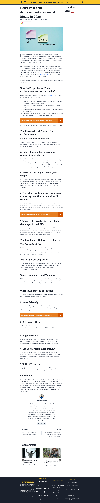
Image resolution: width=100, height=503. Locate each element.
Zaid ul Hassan (41, 400)
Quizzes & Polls (48, 2)
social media (48, 95)
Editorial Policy (57, 493)
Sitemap (57, 490)
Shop (54, 2)
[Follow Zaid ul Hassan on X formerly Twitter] (41, 423)
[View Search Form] (82, 2)
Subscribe (33, 2)
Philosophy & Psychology (25, 19)
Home (41, 2)
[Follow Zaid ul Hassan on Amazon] (44, 423)
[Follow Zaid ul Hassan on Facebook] (38, 423)
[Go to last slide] (23, 460)
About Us (57, 498)
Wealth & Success (36, 19)
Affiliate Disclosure (57, 488)
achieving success (45, 74)
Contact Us (57, 495)
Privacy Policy (57, 483)
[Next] (60, 460)
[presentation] (31, 453)
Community (60, 2)
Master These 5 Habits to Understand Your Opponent (29, 432)
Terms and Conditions (57, 485)
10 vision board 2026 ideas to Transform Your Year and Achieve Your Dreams (53, 433)
